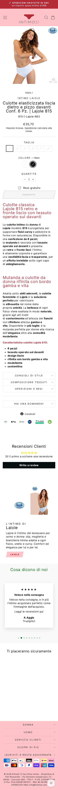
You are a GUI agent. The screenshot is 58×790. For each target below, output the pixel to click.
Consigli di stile (29, 375)
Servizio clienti (28, 739)
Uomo (28, 732)
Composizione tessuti (29, 382)
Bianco (25, 164)
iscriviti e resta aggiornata (28, 754)
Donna (28, 724)
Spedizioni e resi (29, 388)
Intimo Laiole (29, 98)
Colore (29, 157)
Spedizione (31, 128)
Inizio (28, 92)
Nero (33, 164)
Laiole (14, 554)
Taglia (29, 142)
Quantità (28, 173)
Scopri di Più (28, 747)
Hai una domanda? (29, 403)
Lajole (24, 297)
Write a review (29, 465)
